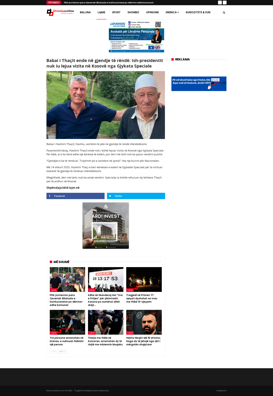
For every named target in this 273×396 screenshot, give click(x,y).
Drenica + (172, 12)
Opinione (152, 12)
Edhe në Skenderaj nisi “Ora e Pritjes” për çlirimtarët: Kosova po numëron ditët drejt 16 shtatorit (116, 2)
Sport (116, 12)
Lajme (101, 12)
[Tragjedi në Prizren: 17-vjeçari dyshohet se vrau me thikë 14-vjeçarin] (144, 279)
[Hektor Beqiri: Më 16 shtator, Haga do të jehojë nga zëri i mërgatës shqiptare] (144, 322)
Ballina (85, 12)
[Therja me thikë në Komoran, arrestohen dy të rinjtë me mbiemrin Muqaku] (105, 322)
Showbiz (133, 12)
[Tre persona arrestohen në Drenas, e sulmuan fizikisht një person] (67, 322)
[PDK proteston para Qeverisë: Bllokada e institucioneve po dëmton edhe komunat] (67, 279)
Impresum (222, 390)
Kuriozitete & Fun (198, 12)
